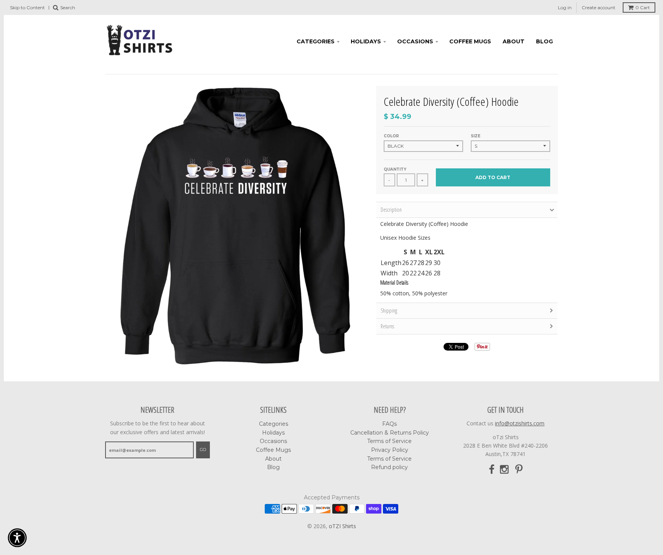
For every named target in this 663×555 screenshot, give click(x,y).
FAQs (389, 423)
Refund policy (389, 467)
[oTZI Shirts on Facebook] (492, 470)
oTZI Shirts (342, 526)
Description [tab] (391, 209)
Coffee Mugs (470, 41)
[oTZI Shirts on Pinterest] (519, 470)
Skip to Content (27, 7)
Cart (642, 7)
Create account (598, 7)
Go (203, 449)
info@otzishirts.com (519, 423)
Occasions (415, 41)
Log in (565, 7)
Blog (544, 41)
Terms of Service (389, 441)
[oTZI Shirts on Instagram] (505, 470)
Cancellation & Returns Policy (389, 432)
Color (391, 135)
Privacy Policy (389, 449)
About (513, 41)
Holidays (366, 41)
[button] (17, 537)
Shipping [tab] (389, 310)
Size (475, 135)
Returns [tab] (387, 326)
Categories (316, 41)
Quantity (395, 169)
